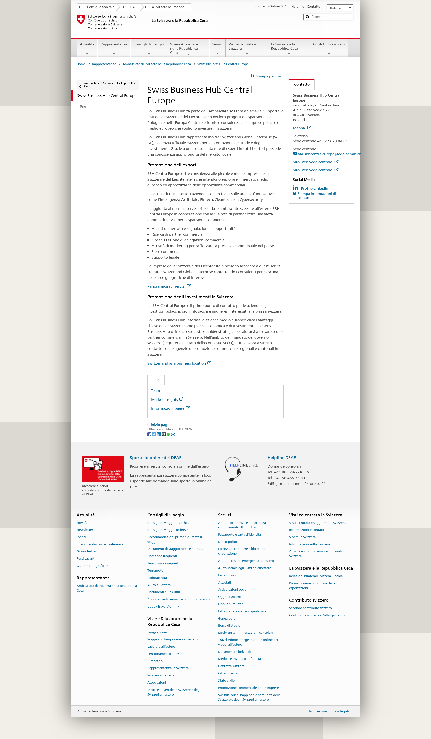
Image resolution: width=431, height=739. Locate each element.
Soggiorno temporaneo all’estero (172, 639)
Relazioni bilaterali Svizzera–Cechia (316, 576)
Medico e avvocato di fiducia (239, 659)
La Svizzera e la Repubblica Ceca (284, 46)
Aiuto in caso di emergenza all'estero (246, 561)
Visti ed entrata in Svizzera (243, 46)
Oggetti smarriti (230, 597)
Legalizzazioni (229, 575)
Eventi (81, 537)
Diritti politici (228, 542)
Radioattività (157, 578)
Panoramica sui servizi (166, 286)
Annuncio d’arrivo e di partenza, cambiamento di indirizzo (242, 525)
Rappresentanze (114, 44)
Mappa (299, 128)
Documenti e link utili (163, 592)
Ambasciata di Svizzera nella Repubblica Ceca (157, 64)
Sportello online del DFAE (156, 457)
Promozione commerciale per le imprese (248, 688)
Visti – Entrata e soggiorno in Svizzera (317, 523)
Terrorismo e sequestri (164, 563)
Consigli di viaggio (148, 44)
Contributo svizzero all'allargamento (317, 615)
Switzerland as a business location (176, 363)
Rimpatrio (155, 661)
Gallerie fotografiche (92, 566)
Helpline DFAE (282, 457)
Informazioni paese (167, 408)
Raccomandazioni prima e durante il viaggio (174, 539)
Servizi (217, 44)
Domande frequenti (162, 556)
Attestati (224, 582)
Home (81, 64)
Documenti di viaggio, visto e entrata (175, 549)
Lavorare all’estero (161, 646)
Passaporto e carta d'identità (239, 534)
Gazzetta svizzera (231, 666)
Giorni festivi (86, 551)
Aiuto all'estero (159, 585)
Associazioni (156, 682)
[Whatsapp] (168, 434)
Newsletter (85, 530)
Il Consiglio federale (99, 7)
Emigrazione (157, 632)
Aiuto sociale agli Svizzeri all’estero (244, 568)
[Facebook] (149, 434)
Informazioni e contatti (306, 530)
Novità (82, 523)
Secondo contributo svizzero (310, 608)
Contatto (299, 84)
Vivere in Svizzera (302, 537)
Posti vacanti (86, 559)
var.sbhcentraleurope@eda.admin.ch (329, 154)
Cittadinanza (228, 673)
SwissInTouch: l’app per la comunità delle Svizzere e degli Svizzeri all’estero (249, 697)
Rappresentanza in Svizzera (168, 668)
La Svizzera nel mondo (167, 7)
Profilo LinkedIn (314, 188)
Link (154, 379)
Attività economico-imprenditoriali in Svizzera (317, 554)
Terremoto (155, 570)
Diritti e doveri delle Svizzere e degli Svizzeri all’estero (174, 692)
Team (155, 390)
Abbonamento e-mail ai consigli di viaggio (179, 599)
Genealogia (226, 618)
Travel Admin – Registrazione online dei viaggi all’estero (248, 642)
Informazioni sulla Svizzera (309, 544)
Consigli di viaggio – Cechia (168, 523)
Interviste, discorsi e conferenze (100, 544)
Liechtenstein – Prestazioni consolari (245, 632)
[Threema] (164, 434)
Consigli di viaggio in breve (167, 530)
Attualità (87, 44)
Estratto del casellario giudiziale (242, 611)
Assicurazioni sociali (233, 590)
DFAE (132, 7)
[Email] (173, 434)
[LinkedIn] (159, 434)
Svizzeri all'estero (160, 675)
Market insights (164, 399)
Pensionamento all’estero (166, 654)
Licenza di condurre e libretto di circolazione (242, 551)
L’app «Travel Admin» (163, 606)
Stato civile (226, 680)
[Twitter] (154, 434)
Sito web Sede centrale (313, 162)
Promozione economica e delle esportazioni (312, 585)
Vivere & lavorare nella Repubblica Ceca (184, 48)
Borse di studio (229, 626)
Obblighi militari (231, 604)
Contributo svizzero (329, 44)
